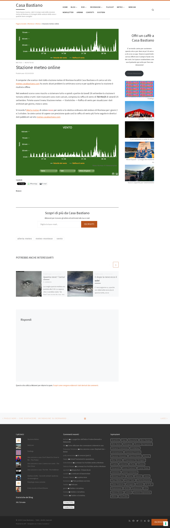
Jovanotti (116, 468)
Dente (146, 456)
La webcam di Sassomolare (80, 474)
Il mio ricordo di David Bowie (38, 488)
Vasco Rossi (117, 492)
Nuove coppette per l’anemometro (141, 182)
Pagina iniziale (21, 24)
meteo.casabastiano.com (28, 83)
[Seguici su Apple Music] (145, 520)
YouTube (124, 496)
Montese (31, 24)
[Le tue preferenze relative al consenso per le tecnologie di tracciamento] (165, 523)
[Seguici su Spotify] (149, 520)
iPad (132, 464)
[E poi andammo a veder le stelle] (139, 129)
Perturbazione (144, 480)
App (124, 440)
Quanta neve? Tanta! (54, 276)
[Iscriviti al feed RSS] (129, 520)
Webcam (31, 445)
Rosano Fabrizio (69, 477)
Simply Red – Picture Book (81, 470)
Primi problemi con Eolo (81, 481)
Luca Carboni (129, 468)
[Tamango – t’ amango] (139, 109)
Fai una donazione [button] (134, 73)
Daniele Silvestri (119, 456)
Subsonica (136, 488)
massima (116, 472)
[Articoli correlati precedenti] (110, 264)
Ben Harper (146, 440)
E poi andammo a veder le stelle (142, 139)
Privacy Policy (68, 502)
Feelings (151, 98)
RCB (127, 488)
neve (147, 476)
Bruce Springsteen (143, 444)
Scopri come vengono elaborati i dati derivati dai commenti (75, 385)
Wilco (114, 496)
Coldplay (135, 448)
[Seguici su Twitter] (137, 520)
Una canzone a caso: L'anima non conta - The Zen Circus (43, 464)
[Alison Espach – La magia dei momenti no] (139, 150)
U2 (145, 488)
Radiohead (116, 488)
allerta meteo (32, 110)
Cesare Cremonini (120, 448)
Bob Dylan (116, 444)
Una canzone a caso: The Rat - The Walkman (43, 470)
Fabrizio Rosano (69, 466)
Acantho (115, 440)
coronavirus (117, 452)
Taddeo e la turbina (77, 488)
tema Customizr (43, 524)
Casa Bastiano (28, 520)
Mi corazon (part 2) (84, 455)
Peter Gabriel (118, 484)
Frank (114, 464)
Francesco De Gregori (135, 460)
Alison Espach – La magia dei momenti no (140, 160)
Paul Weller (117, 480)
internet (123, 464)
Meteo (38, 24)
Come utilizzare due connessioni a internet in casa (86, 445)
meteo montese (130, 472)
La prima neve (82, 477)
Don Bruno (116, 460)
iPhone (141, 464)
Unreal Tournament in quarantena (82, 459)
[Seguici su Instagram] (141, 520)
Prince (140, 484)
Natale (138, 476)
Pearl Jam (129, 480)
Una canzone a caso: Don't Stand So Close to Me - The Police (43, 458)
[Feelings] (139, 89)
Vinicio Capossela (142, 492)
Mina (130, 476)
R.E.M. (149, 484)
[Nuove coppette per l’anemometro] (139, 173)
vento (128, 492)
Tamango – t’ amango (146, 119)
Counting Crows (133, 452)
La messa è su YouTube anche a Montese (89, 463)
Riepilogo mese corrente (36, 482)
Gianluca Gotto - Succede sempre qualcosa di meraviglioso (43, 477)
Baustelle (133, 440)
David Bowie (135, 456)
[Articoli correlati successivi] (116, 264)
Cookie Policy (68, 507)
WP (25, 524)
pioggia (130, 484)
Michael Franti (118, 476)
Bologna (128, 444)
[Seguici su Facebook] (133, 520)
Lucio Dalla (144, 468)
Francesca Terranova (70, 449)
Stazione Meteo (33, 439)
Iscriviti (89, 224)
